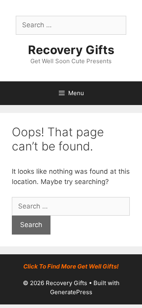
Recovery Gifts (71, 50)
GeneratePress (71, 292)
